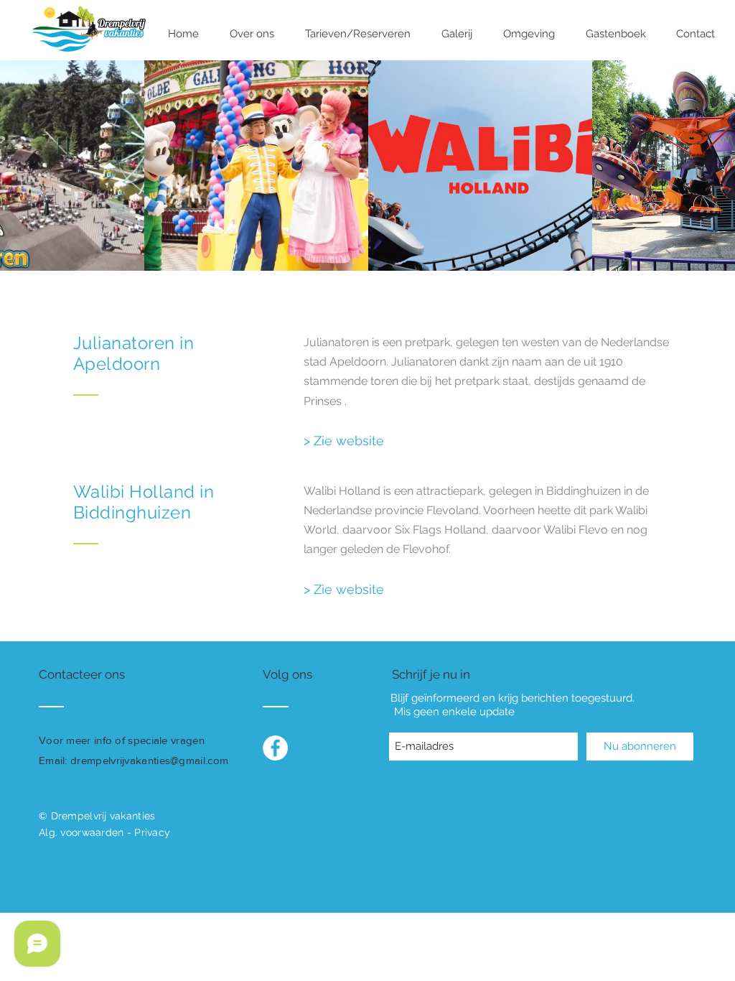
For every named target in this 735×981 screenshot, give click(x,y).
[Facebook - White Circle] (275, 748)
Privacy (152, 832)
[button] (251, 34)
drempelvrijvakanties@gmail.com (149, 760)
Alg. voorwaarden (81, 832)
